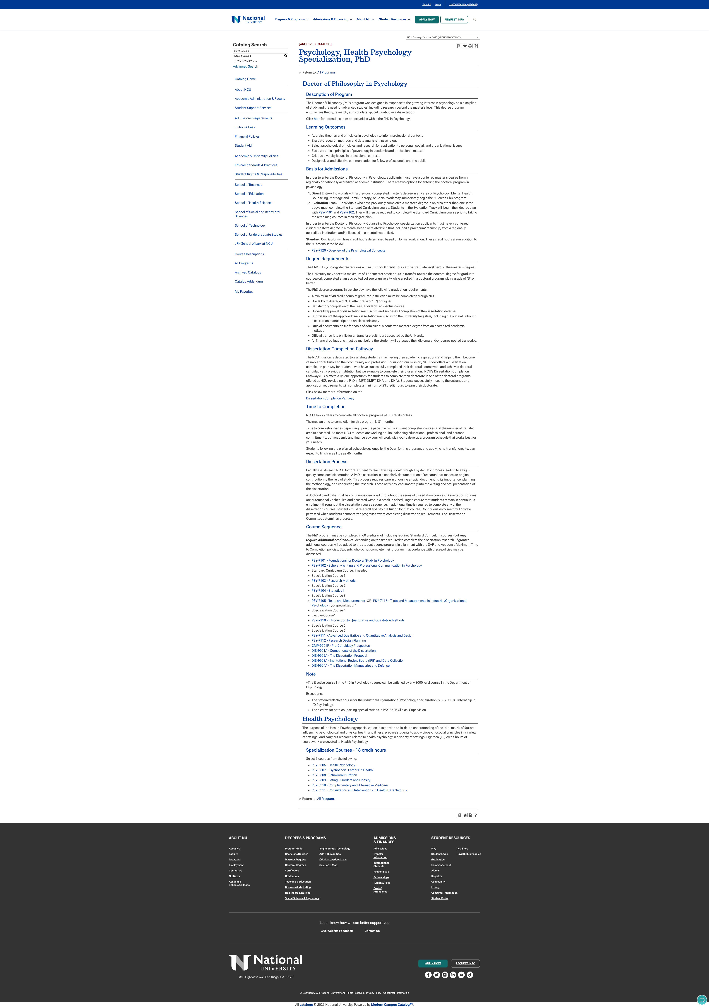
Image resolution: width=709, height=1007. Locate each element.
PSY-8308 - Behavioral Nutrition (334, 775)
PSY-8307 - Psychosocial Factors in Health (342, 770)
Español (426, 4)
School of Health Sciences (253, 203)
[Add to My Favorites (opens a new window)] (465, 46)
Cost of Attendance (380, 890)
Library (435, 887)
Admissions (380, 848)
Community (438, 881)
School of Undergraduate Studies (258, 234)
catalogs (306, 1004)
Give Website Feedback (337, 931)
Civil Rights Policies (469, 853)
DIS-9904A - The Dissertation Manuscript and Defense (351, 665)
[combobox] (443, 37)
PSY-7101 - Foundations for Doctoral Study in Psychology (353, 560)
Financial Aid (381, 871)
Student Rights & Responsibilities (258, 174)
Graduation (438, 859)
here (317, 119)
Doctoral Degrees (295, 865)
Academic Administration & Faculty (260, 98)
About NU (364, 19)
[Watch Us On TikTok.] (469, 974)
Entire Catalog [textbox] (241, 50)
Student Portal (439, 898)
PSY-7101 (325, 212)
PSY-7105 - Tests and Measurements (338, 601)
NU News (234, 876)
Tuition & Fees (245, 127)
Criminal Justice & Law (333, 859)
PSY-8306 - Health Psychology (333, 765)
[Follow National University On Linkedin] (453, 974)
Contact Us (235, 870)
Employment (236, 865)
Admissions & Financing (330, 19)
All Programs (244, 263)
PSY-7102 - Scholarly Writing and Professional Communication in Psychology (367, 565)
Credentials (292, 876)
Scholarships (381, 877)
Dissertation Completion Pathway (330, 398)
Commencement (441, 865)
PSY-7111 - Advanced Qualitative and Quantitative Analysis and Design (362, 635)
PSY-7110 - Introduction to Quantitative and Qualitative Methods (358, 620)
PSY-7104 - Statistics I (328, 590)
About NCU (243, 89)
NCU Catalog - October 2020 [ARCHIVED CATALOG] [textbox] (434, 37)
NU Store (463, 848)
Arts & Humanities (330, 853)
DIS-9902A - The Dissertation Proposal (339, 655)
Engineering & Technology (334, 848)
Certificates (292, 870)
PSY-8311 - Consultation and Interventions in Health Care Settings (359, 790)
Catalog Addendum (249, 281)
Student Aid (243, 145)
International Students (381, 864)
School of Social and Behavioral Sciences (257, 214)
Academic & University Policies (256, 156)
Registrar (436, 876)
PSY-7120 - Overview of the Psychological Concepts (348, 250)
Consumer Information (444, 892)
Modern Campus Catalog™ (392, 1004)
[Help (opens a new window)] (475, 46)
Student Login (439, 853)
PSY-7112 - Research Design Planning (339, 640)
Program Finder (294, 848)
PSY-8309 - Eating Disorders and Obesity (341, 780)
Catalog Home (245, 79)
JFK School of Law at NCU (254, 243)
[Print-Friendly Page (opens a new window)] (470, 46)
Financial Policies (247, 136)
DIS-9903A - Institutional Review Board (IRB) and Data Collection (358, 660)
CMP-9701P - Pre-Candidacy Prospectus (341, 645)
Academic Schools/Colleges (239, 883)
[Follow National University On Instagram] (445, 974)
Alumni (435, 870)
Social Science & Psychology (302, 898)
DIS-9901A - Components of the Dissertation (344, 650)
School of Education (249, 194)
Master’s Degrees (295, 859)
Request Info (454, 19)
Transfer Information (380, 855)
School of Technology (250, 225)
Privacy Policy (373, 992)
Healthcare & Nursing (297, 892)
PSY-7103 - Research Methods (334, 580)
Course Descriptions (249, 254)
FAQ (433, 848)
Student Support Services (253, 108)
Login (438, 4)
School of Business (248, 185)
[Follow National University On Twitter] (436, 974)
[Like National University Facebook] (428, 974)
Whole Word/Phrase (247, 61)
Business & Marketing (298, 887)
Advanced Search (245, 66)
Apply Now (427, 19)
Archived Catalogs (248, 272)
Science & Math (328, 865)
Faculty (233, 853)
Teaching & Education (298, 881)
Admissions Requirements (253, 118)
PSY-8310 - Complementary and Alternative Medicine (350, 785)
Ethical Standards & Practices (256, 165)
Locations (235, 859)
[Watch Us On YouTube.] (461, 974)
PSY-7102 (347, 212)
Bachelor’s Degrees (296, 853)
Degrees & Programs (290, 19)
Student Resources (392, 19)
